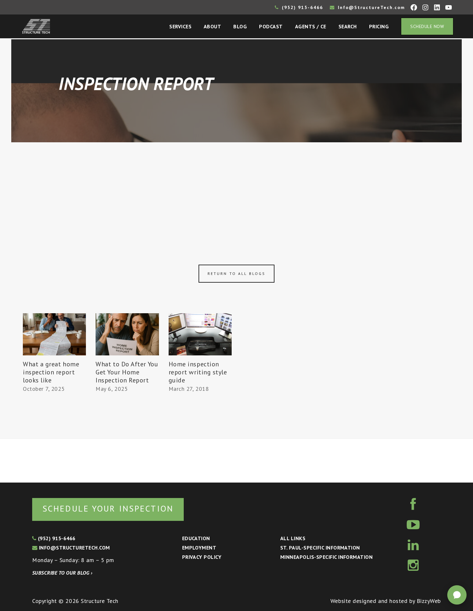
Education (196, 538)
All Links (292, 538)
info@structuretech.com (73, 547)
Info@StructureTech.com (370, 7)
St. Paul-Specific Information (320, 547)
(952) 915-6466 (301, 7)
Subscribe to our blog (62, 572)
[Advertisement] (236, 191)
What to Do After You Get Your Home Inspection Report (127, 372)
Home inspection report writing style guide (198, 372)
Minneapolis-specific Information (326, 557)
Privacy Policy (202, 557)
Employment (199, 547)
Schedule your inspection (107, 508)
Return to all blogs (236, 273)
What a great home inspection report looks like (51, 372)
